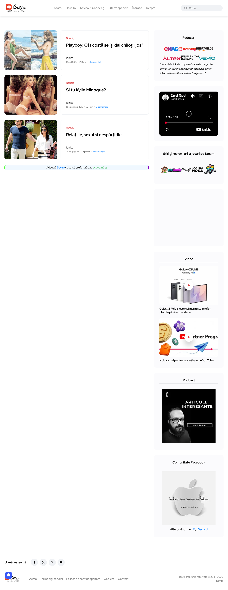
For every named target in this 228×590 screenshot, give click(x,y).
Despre (150, 8)
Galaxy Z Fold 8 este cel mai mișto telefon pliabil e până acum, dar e (185, 310)
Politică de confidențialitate (83, 579)
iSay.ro (60, 167)
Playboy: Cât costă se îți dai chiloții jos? (104, 45)
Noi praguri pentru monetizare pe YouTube (186, 360)
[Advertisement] (77, 201)
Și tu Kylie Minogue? (86, 90)
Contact (123, 579)
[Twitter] (43, 562)
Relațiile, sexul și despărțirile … (95, 134)
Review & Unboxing (92, 8)
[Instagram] (52, 562)
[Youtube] (61, 562)
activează (99, 167)
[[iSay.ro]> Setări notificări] (9, 575)
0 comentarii (95, 62)
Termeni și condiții (51, 579)
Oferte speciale (118, 8)
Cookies (109, 579)
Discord (202, 529)
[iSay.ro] (15, 8)
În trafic (137, 8)
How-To (71, 8)
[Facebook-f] (34, 562)
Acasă (57, 8)
